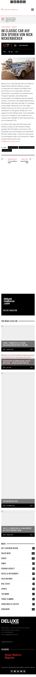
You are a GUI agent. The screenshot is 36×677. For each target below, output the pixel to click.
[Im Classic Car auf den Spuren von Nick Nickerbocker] (18, 68)
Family (17, 563)
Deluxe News (6, 27)
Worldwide (17, 609)
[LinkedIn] (18, 2)
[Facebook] (11, 2)
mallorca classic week (26, 147)
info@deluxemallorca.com (10, 141)
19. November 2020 (10, 505)
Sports (17, 589)
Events (14, 27)
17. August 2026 (9, 349)
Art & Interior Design (17, 548)
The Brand (17, 594)
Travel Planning (17, 599)
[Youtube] (24, 2)
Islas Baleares (17, 579)
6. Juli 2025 (8, 367)
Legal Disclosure (7, 642)
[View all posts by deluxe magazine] (15, 45)
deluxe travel (13, 147)
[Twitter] (21, 2)
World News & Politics (17, 604)
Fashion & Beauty (17, 568)
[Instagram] (15, 2)
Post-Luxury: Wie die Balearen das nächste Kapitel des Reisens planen (11, 20)
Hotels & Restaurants (17, 574)
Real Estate (17, 584)
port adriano (7, 150)
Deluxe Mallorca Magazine (13, 656)
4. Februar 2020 (9, 535)
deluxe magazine (23, 45)
